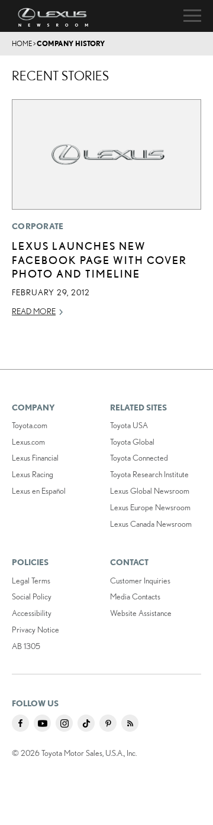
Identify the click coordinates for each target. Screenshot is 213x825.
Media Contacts (135, 596)
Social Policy (31, 596)
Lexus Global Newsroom (149, 490)
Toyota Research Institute (149, 474)
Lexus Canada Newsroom (151, 524)
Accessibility (31, 613)
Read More (34, 311)
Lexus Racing (32, 474)
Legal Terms (31, 580)
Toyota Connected (139, 457)
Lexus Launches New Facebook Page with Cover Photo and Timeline (99, 259)
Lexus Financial (35, 457)
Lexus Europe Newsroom (150, 507)
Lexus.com (28, 441)
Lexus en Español (39, 490)
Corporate (38, 226)
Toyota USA (129, 425)
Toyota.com (29, 425)
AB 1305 (26, 646)
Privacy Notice (35, 629)
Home (22, 43)
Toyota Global (132, 441)
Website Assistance (141, 613)
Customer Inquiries (140, 580)
